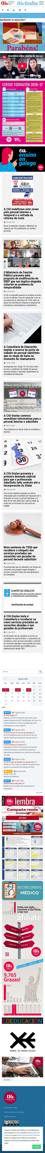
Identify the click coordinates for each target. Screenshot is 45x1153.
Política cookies (10, 1116)
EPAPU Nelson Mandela (13, 783)
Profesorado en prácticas (14, 745)
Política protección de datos (14, 1112)
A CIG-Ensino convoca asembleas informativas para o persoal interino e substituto (22, 418)
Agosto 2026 (23, 679)
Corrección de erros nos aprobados (18, 733)
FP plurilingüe (9, 715)
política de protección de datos (28, 1135)
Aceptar (36, 1147)
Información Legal (10, 1108)
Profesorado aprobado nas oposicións (19, 762)
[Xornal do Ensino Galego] (22, 1040)
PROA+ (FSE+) (9, 774)
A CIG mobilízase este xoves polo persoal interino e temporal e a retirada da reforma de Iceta (21, 213)
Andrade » (7, 1080)
